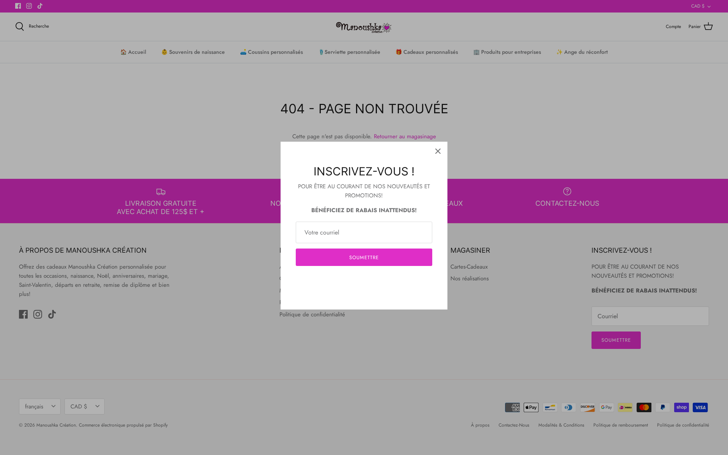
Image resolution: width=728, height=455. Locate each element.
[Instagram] (364, 280)
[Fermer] (438, 151)
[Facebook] (353, 280)
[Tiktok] (375, 280)
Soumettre (364, 257)
